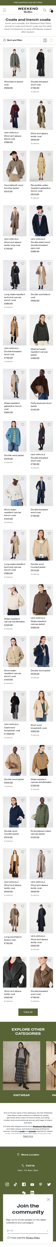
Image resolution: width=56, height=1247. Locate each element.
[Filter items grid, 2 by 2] (45, 40)
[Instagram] (7, 1184)
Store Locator (30, 1155)
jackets (32, 1131)
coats (22, 1131)
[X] (49, 1184)
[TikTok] (15, 1184)
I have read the (25, 1238)
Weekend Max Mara (42, 1126)
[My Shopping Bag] (50, 10)
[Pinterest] (40, 1184)
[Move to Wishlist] (22, 51)
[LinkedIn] (32, 1192)
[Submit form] (47, 1231)
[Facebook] (24, 1184)
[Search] (44, 10)
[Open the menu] (4, 10)
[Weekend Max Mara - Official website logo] (28, 10)
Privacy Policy (33, 1238)
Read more (28, 1136)
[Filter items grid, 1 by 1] (51, 40)
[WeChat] (24, 1192)
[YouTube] (32, 1184)
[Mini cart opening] (55, 10)
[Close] (48, 1199)
